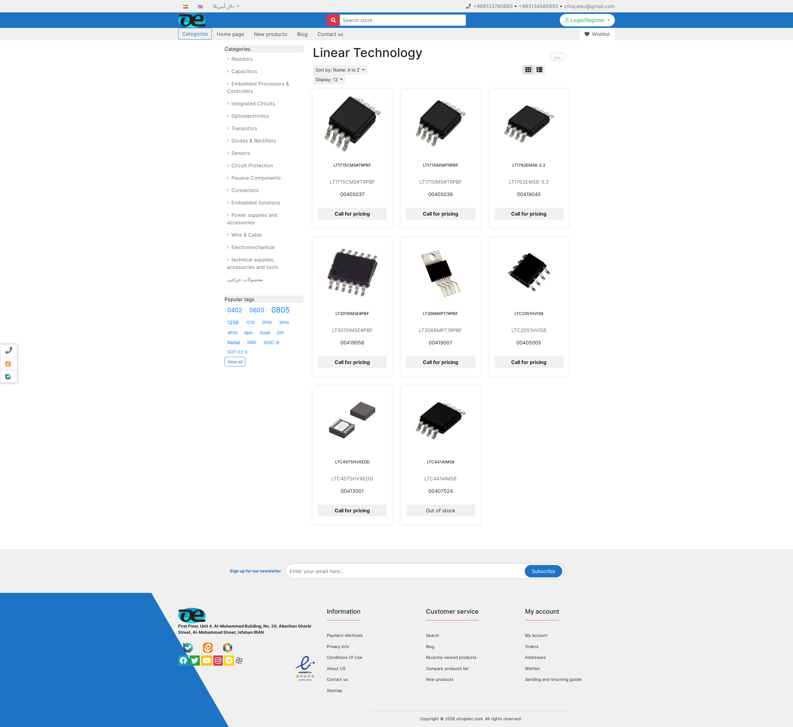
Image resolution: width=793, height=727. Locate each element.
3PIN (284, 322)
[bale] (188, 647)
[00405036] (440, 124)
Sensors (240, 153)
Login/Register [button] (587, 20)
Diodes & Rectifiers (253, 141)
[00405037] (352, 124)
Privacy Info (338, 646)
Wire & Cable (246, 235)
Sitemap (334, 690)
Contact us (330, 34)
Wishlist (532, 668)
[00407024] (440, 420)
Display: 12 (327, 79)
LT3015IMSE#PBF (352, 313)
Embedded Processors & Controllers (258, 87)
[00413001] (352, 420)
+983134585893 (538, 6)
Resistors (241, 59)
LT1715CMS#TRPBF (352, 165)
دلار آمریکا (224, 6)
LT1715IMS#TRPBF (440, 165)
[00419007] (440, 272)
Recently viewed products (451, 657)
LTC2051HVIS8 (529, 313)
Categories (195, 34)
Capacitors (243, 71)
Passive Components (255, 178)
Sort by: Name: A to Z (338, 69)
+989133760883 (493, 6)
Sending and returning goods (553, 679)
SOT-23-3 (237, 351)
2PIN (267, 322)
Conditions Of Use (344, 657)
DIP (280, 332)
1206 (233, 322)
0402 (234, 310)
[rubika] (228, 647)
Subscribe (543, 571)
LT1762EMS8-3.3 (528, 165)
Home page (230, 34)
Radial (233, 342)
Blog (302, 34)
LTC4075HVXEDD (352, 461)
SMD (251, 342)
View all (235, 361)
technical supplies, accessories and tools (252, 263)
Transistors (243, 128)
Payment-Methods (345, 635)
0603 (256, 310)
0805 (280, 309)
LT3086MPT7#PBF (440, 313)
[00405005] (528, 272)
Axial (265, 332)
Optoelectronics (249, 116)
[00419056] (352, 272)
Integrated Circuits (252, 103)
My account (536, 635)
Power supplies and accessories (252, 219)
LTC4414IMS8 (440, 461)
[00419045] (528, 124)
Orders (531, 646)
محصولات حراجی (245, 279)
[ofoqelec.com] (192, 19)
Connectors (244, 190)
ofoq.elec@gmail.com (589, 6)
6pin (248, 332)
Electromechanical (252, 247)
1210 (250, 322)
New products (270, 34)
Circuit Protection (251, 165)
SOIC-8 (271, 342)
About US (336, 668)
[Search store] (333, 20)
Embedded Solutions (255, 202)
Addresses (535, 657)
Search (432, 635)
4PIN (232, 332)
